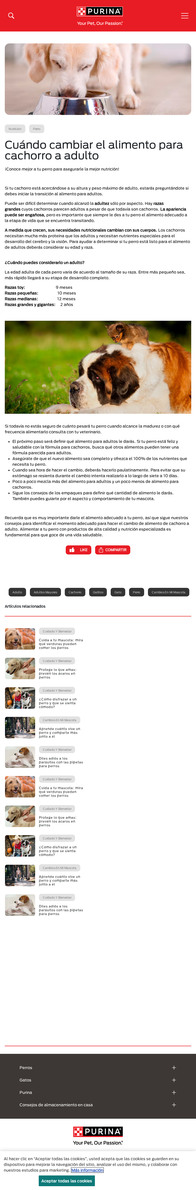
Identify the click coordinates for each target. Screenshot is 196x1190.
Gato (117, 592)
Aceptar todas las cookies (66, 1181)
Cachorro (75, 592)
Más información (87, 1170)
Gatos (25, 1080)
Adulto (17, 592)
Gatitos (98, 592)
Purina (26, 1092)
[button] (184, 16)
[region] (98, 1170)
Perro (136, 592)
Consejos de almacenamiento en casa (56, 1104)
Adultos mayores (45, 592)
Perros (26, 1067)
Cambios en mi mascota (168, 592)
